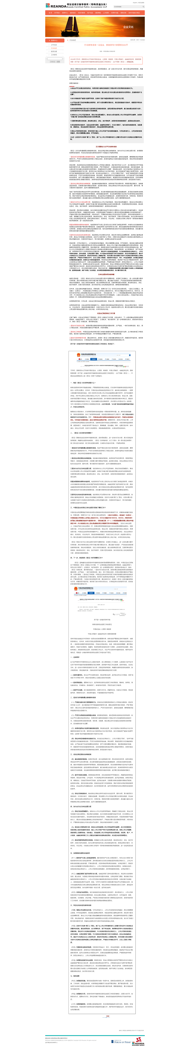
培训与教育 (81, 13)
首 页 (50, 13)
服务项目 (73, 13)
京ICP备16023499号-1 (51, 1042)
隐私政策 (47, 1038)
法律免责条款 (53, 1038)
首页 (137, 40)
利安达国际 (141, 2)
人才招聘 (106, 13)
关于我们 (57, 13)
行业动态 (54, 48)
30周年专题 (114, 13)
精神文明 (123, 13)
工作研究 (54, 55)
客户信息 (90, 13)
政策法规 (54, 51)
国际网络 (98, 13)
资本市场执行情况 (134, 13)
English (135, 2)
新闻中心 (65, 13)
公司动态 (54, 45)
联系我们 (65, 1038)
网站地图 (60, 1038)
